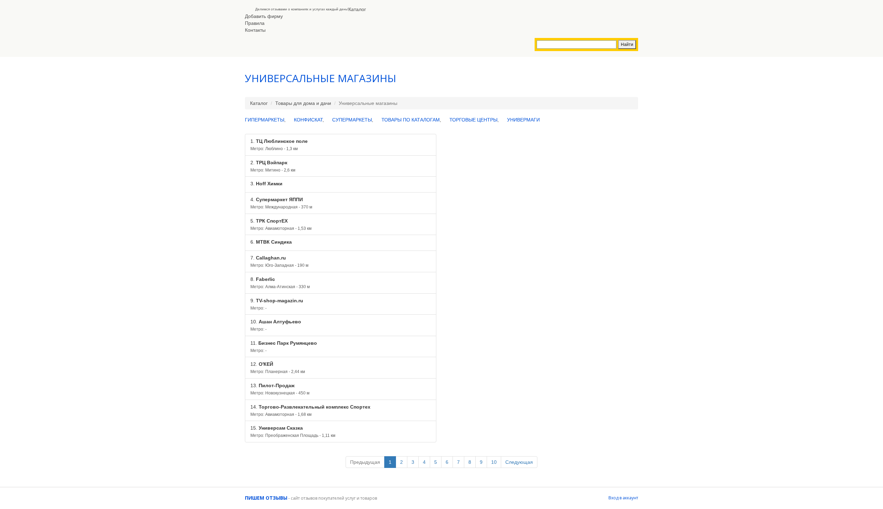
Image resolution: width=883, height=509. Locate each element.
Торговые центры (473, 120)
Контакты (255, 30)
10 (494, 462)
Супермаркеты (352, 120)
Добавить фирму (264, 16)
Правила (255, 23)
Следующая (519, 462)
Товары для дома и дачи (303, 103)
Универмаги (523, 120)
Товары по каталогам (410, 120)
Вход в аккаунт (623, 498)
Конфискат (308, 120)
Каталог (357, 9)
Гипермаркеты (264, 120)
